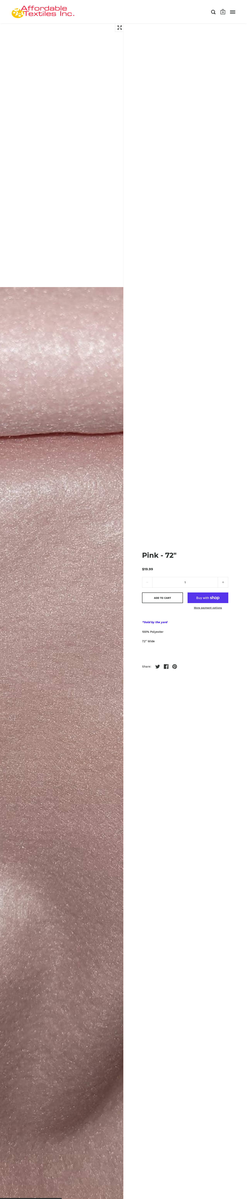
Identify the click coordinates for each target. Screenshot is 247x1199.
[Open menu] (232, 12)
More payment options (208, 607)
